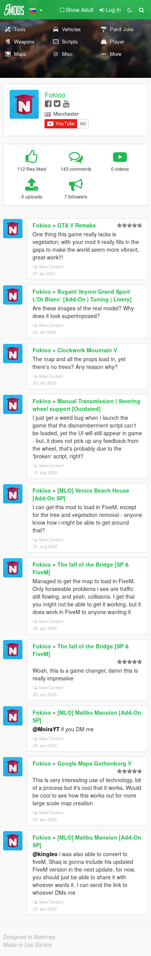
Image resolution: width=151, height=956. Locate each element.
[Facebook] (48, 103)
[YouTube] (66, 103)
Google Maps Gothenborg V (94, 763)
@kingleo (45, 854)
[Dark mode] (129, 9)
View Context (51, 266)
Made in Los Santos (27, 944)
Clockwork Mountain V (87, 350)
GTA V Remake (76, 225)
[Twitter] (57, 103)
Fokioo (55, 94)
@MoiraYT (46, 729)
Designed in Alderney (29, 937)
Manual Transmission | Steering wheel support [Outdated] (87, 404)
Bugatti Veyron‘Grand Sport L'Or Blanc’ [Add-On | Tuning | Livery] (82, 295)
